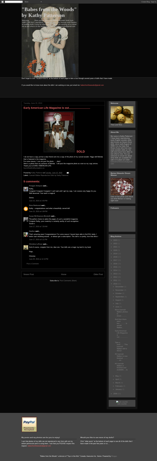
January (118, 389)
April (117, 379)
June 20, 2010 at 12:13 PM (38, 259)
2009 (115, 394)
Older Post (98, 274)
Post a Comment (33, 264)
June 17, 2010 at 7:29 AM (38, 226)
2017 (115, 260)
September (119, 297)
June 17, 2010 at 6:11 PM (38, 239)
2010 (115, 284)
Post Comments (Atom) (68, 281)
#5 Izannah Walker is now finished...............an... (121, 357)
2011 (115, 280)
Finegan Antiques (35, 186)
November (119, 290)
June (117, 307)
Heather (32, 231)
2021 (115, 247)
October (118, 293)
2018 (115, 257)
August (118, 300)
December (119, 287)
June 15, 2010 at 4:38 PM (38, 211)
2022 (115, 243)
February (119, 386)
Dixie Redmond (35, 205)
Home (63, 274)
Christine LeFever (35, 244)
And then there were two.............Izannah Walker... (121, 323)
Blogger (114, 456)
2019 (115, 254)
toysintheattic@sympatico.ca (34, 168)
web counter (122, 404)
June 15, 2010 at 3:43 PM (38, 201)
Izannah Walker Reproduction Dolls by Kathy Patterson (48, 175)
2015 (115, 267)
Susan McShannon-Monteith (40, 216)
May (117, 376)
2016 (115, 264)
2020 (115, 250)
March (118, 383)
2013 (115, 274)
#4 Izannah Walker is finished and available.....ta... (121, 368)
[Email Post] (67, 173)
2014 (115, 270)
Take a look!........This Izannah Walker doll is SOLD (121, 346)
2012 (115, 277)
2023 (115, 240)
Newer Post (29, 274)
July (117, 303)
